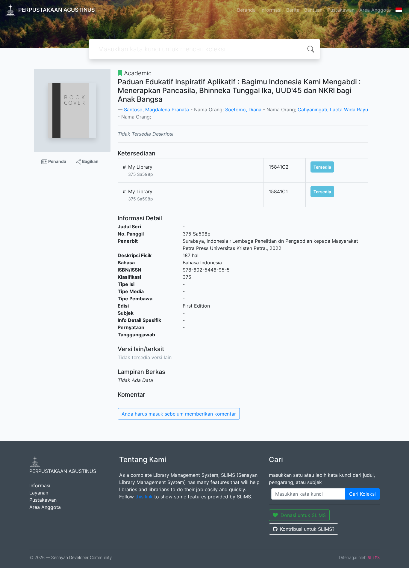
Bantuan (313, 10)
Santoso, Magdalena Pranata (156, 110)
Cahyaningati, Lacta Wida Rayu (333, 110)
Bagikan (90, 161)
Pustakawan (341, 10)
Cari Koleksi (362, 494)
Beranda (246, 10)
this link (144, 497)
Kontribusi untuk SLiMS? (307, 529)
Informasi (270, 10)
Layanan (38, 493)
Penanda (56, 161)
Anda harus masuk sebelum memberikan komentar (179, 414)
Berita (292, 10)
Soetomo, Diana (243, 110)
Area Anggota (375, 10)
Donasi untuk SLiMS (303, 515)
